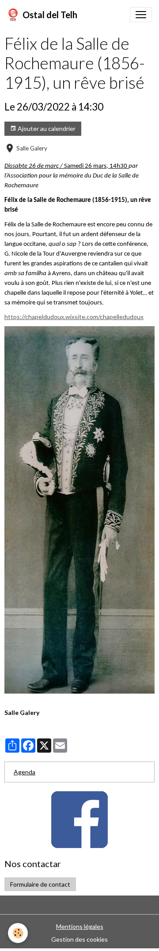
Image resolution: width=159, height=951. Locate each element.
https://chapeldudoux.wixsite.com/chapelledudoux (74, 316)
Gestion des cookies (79, 939)
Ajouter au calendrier (46, 128)
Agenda (24, 772)
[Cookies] (18, 933)
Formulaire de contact (40, 884)
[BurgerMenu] (141, 14)
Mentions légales (79, 926)
